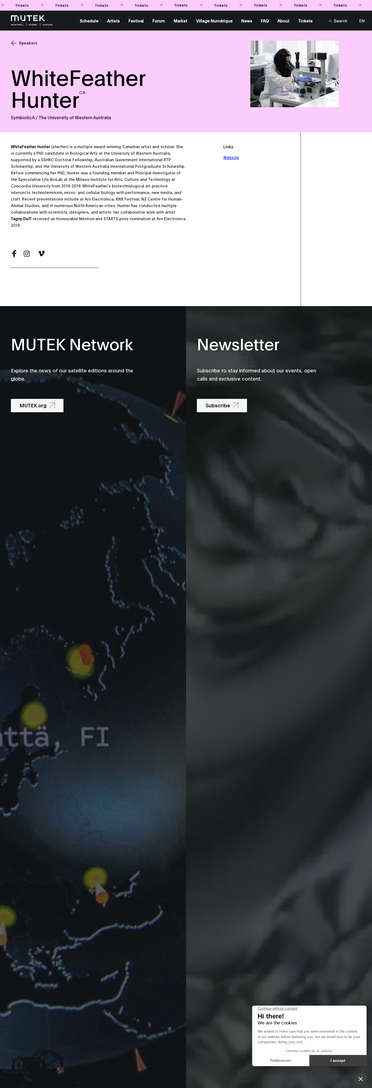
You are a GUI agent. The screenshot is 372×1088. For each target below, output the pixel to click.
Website (231, 157)
